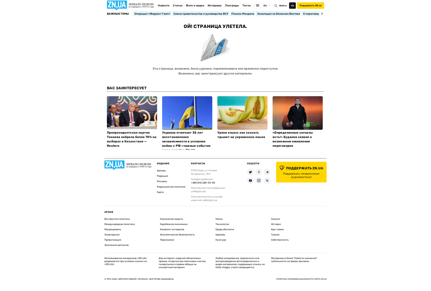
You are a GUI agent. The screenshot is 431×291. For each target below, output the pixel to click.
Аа (292, 5)
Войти (283, 5)
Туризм (275, 234)
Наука (219, 219)
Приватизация (112, 239)
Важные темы (118, 13)
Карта (160, 192)
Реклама (162, 181)
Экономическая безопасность (177, 234)
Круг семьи (277, 229)
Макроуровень (112, 229)
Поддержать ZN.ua (311, 5)
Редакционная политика (171, 186)
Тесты (246, 5)
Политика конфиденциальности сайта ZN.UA (301, 279)
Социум (275, 219)
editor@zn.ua (210, 200)
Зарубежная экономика (174, 224)
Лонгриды (232, 5)
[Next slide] (321, 14)
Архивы (161, 170)
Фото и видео (195, 5)
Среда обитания (225, 229)
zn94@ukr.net (198, 191)
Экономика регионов (116, 245)
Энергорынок (112, 234)
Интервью (215, 5)
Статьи (177, 5)
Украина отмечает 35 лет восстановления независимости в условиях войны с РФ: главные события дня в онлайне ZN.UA (186, 141)
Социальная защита (171, 219)
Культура (221, 239)
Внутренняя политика (117, 219)
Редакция (162, 176)
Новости (163, 5)
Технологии (222, 224)
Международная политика (119, 224)
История (276, 224)
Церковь (220, 234)
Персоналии (167, 239)
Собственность (280, 239)
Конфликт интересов (172, 229)
